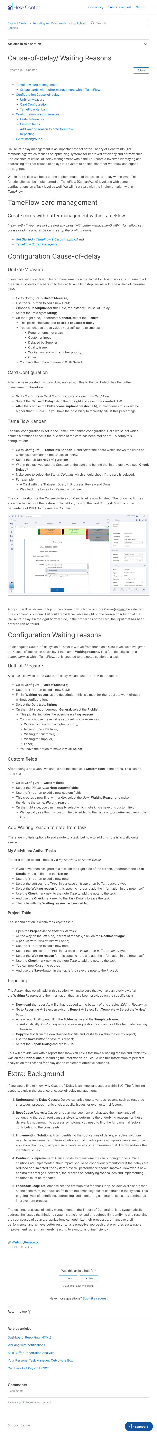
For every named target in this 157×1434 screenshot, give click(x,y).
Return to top (17, 1311)
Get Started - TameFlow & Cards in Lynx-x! (47, 239)
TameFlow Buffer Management (38, 244)
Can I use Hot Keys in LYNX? (28, 1368)
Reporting (27, 134)
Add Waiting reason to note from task (46, 129)
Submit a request (119, 7)
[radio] (68, 1278)
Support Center (18, 23)
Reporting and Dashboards (49, 23)
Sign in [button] (140, 7)
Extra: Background (29, 139)
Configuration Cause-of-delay (37, 95)
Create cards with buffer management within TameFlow (60, 90)
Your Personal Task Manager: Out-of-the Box (40, 1360)
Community (95, 7)
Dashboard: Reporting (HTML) (29, 1337)
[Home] (25, 9)
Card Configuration (34, 104)
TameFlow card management (37, 85)
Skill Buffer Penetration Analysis (31, 1353)
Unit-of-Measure (32, 99)
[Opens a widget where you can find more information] (139, 1427)
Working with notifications (26, 1345)
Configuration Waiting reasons (38, 114)
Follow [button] (141, 70)
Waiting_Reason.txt (25, 1242)
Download (27, 1247)
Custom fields (30, 124)
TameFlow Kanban (33, 109)
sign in (21, 1402)
